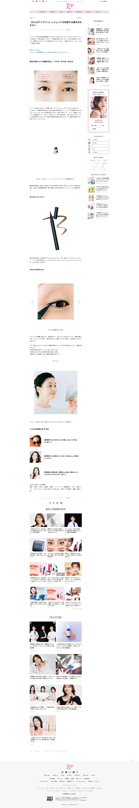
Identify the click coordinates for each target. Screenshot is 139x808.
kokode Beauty (72, 790)
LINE (94, 149)
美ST (61, 788)
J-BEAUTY (58, 1)
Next (79, 301)
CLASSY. (42, 788)
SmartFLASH (84, 788)
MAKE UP (52, 12)
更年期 (72, 778)
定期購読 (94, 129)
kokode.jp (65, 790)
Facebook (95, 152)
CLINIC (97, 12)
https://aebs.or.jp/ (83, 800)
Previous (32, 301)
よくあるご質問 (53, 781)
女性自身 (77, 788)
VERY (47, 788)
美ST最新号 (64, 1)
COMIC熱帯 (91, 788)
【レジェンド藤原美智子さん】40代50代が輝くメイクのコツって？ (49, 52)
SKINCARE (42, 12)
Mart (56, 788)
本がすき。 (58, 790)
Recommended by (76, 608)
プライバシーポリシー (81, 781)
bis (64, 788)
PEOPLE (69, 12)
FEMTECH (79, 12)
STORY (51, 788)
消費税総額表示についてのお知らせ (69, 793)
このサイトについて (44, 781)
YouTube (95, 143)
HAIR (61, 12)
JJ (37, 788)
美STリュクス (80, 1)
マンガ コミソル (49, 790)
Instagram (95, 139)
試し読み (103, 125)
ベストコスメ (72, 1)
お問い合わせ (62, 781)
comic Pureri (99, 788)
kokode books (81, 790)
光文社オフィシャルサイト (93, 781)
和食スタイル (70, 788)
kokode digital (90, 790)
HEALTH (88, 12)
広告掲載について (70, 781)
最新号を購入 (94, 125)
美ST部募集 (104, 1)
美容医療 (67, 778)
